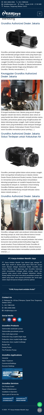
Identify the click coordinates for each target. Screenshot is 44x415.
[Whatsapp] (39, 404)
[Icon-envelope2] (39, 410)
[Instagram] (4, 320)
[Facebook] (9, 320)
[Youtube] (14, 320)
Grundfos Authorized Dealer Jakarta (20, 23)
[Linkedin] (19, 320)
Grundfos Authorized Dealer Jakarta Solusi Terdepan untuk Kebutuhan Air (21, 135)
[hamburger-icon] (39, 14)
